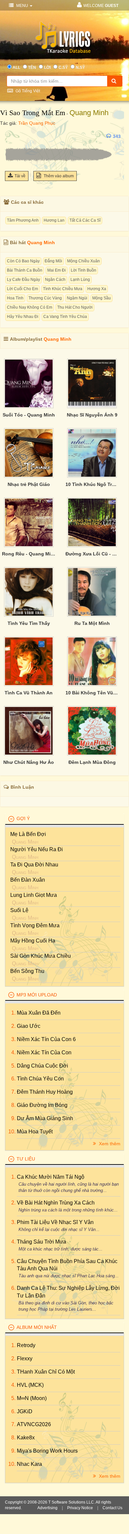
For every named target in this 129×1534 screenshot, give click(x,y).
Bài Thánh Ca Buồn (24, 270)
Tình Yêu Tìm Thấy (29, 623)
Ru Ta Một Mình (92, 623)
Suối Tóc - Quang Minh (29, 414)
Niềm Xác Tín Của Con (44, 1052)
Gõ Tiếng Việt (27, 91)
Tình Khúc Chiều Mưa (62, 288)
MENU (22, 5)
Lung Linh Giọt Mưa (33, 895)
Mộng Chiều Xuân (83, 261)
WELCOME (100, 5)
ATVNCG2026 (34, 1424)
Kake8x (26, 1437)
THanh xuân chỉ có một (46, 1372)
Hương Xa (96, 288)
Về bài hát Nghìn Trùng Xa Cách (56, 1202)
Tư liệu (26, 1158)
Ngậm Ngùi (77, 298)
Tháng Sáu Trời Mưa (41, 1242)
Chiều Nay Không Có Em (29, 307)
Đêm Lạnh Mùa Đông (92, 762)
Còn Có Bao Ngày (23, 261)
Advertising (47, 1508)
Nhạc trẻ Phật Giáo (29, 484)
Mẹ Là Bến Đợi (28, 834)
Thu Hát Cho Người (75, 307)
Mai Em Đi (56, 270)
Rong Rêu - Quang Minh (29, 553)
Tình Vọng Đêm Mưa (35, 925)
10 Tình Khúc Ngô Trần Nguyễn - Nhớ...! (92, 484)
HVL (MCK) (30, 1385)
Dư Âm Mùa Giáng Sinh (45, 1118)
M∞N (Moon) (32, 1398)
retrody (26, 1345)
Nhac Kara (29, 1464)
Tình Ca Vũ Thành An (29, 692)
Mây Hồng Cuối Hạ (32, 940)
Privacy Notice (80, 1508)
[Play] (11, 136)
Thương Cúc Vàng (45, 298)
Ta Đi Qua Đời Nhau (34, 864)
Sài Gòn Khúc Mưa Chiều (40, 956)
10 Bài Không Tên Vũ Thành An (92, 692)
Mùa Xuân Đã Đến (39, 1013)
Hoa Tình (15, 298)
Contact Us (112, 1508)
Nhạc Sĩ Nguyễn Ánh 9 (92, 414)
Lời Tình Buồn (83, 270)
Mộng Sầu (101, 298)
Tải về (20, 176)
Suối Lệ (19, 910)
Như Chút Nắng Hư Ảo (28, 762)
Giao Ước (28, 1026)
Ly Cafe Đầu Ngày (23, 279)
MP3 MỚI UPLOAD (37, 994)
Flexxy (24, 1358)
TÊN (32, 67)
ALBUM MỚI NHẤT (37, 1327)
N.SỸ (80, 67)
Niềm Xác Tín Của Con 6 (46, 1039)
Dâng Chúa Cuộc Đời (42, 1066)
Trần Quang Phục (36, 123)
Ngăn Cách (55, 279)
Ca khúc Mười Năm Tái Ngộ (50, 1177)
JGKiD (24, 1411)
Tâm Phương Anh (23, 220)
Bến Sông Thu (27, 971)
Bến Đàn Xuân (27, 880)
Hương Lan (54, 220)
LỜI (47, 67)
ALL (16, 67)
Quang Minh (88, 113)
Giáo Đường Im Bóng (42, 1105)
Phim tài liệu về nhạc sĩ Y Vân (55, 1222)
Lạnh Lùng (80, 279)
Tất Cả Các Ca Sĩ (85, 220)
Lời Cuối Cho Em (22, 288)
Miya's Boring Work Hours (47, 1451)
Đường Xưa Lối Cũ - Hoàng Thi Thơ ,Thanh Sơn (92, 553)
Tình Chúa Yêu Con (40, 1078)
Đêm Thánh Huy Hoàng (45, 1092)
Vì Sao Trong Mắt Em (32, 113)
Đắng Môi (53, 261)
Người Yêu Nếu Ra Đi (36, 849)
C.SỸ (63, 67)
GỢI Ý (23, 818)
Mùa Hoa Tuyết (35, 1131)
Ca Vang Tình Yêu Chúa (65, 316)
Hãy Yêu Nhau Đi (22, 316)
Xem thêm (109, 1143)
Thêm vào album (58, 176)
